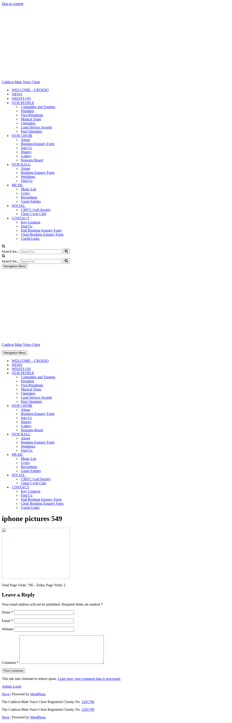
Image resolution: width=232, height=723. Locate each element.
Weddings (28, 177)
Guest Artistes (31, 201)
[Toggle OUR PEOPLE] (81, 373)
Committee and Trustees (38, 107)
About (25, 140)
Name (7, 612)
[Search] (3, 246)
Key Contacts (30, 222)
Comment (10, 663)
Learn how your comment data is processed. (89, 679)
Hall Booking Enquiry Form (41, 230)
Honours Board (32, 160)
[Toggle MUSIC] (81, 455)
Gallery (26, 156)
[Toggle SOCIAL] (81, 475)
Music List (28, 189)
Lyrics (25, 193)
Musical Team (31, 119)
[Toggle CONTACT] (81, 487)
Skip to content (12, 4)
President (27, 111)
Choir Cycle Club (33, 214)
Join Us (26, 148)
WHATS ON (21, 98)
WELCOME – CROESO (30, 90)
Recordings (29, 197)
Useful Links (30, 238)
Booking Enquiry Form (37, 144)
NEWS (17, 94)
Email (7, 621)
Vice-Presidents (32, 115)
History (26, 152)
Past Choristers (31, 131)
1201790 (88, 702)
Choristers (28, 123)
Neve (6, 694)
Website (7, 629)
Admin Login (11, 686)
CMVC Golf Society (36, 210)
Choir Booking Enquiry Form (42, 234)
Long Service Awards (36, 127)
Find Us (26, 181)
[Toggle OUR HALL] (81, 434)
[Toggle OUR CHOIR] (81, 406)
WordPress (38, 694)
